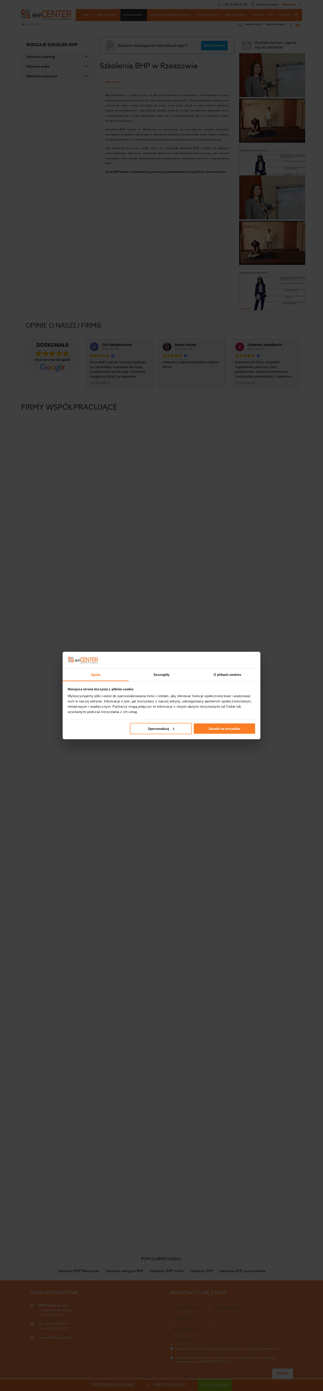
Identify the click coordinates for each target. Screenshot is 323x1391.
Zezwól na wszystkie (224, 728)
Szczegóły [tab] (162, 674)
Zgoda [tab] (96, 674)
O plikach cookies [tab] (227, 674)
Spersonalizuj (158, 728)
